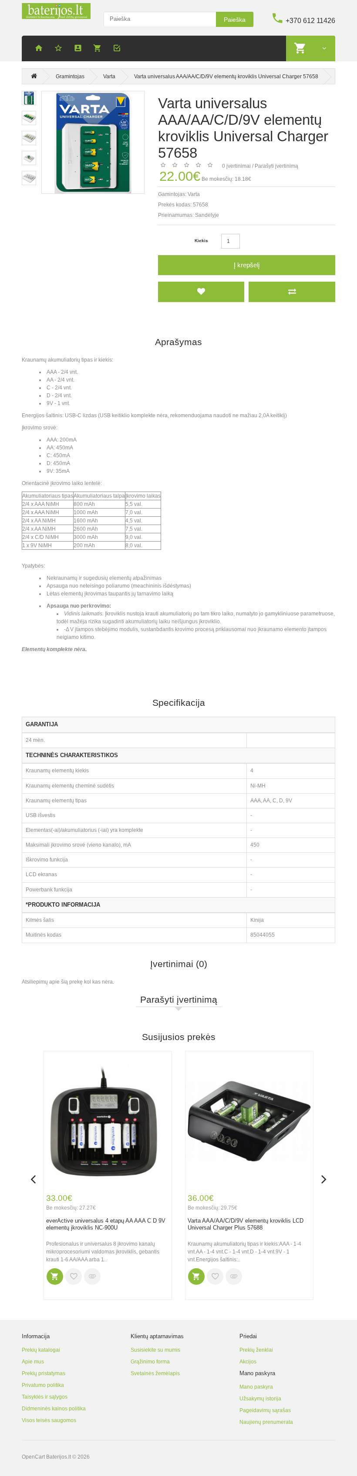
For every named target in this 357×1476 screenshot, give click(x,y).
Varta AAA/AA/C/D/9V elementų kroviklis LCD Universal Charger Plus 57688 (245, 1224)
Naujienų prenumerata (266, 1422)
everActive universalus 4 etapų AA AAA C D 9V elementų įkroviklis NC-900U (105, 1224)
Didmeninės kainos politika (54, 1409)
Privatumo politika (43, 1385)
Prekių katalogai (41, 1350)
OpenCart (33, 1457)
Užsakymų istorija (260, 1399)
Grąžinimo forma (150, 1362)
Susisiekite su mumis (155, 1350)
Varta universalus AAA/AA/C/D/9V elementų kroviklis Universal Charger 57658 (226, 76)
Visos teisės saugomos (49, 1420)
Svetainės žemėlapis (155, 1373)
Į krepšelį (246, 265)
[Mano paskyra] (79, 49)
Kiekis (201, 240)
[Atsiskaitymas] (118, 49)
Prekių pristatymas (43, 1373)
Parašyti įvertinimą (276, 166)
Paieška (235, 19)
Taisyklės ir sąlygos (44, 1397)
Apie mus (33, 1362)
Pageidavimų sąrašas (265, 1410)
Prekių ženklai (256, 1350)
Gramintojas (70, 76)
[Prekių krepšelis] (98, 49)
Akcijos (247, 1362)
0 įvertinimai (236, 166)
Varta (109, 76)
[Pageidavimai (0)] (59, 49)
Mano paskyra (256, 1387)
